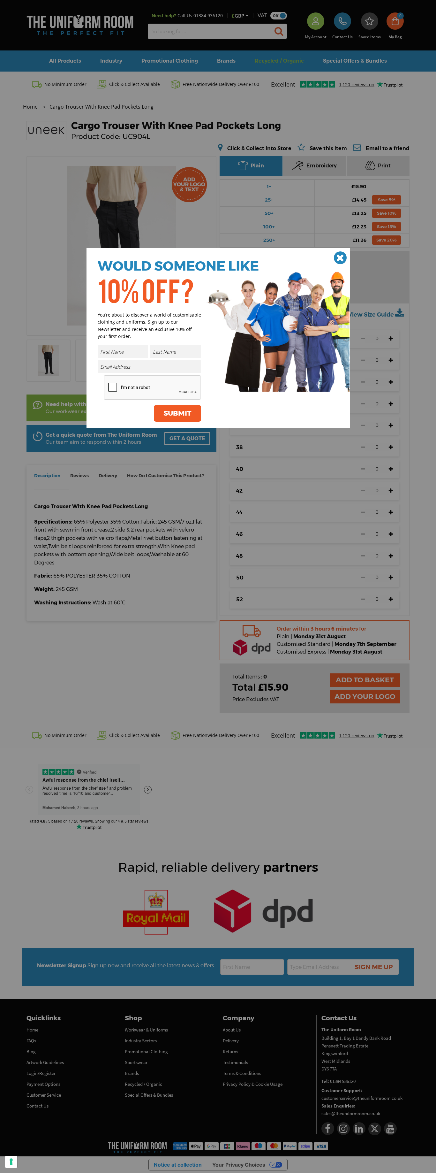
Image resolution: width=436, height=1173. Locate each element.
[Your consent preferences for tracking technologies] (11, 1162)
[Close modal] (340, 257)
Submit (177, 413)
